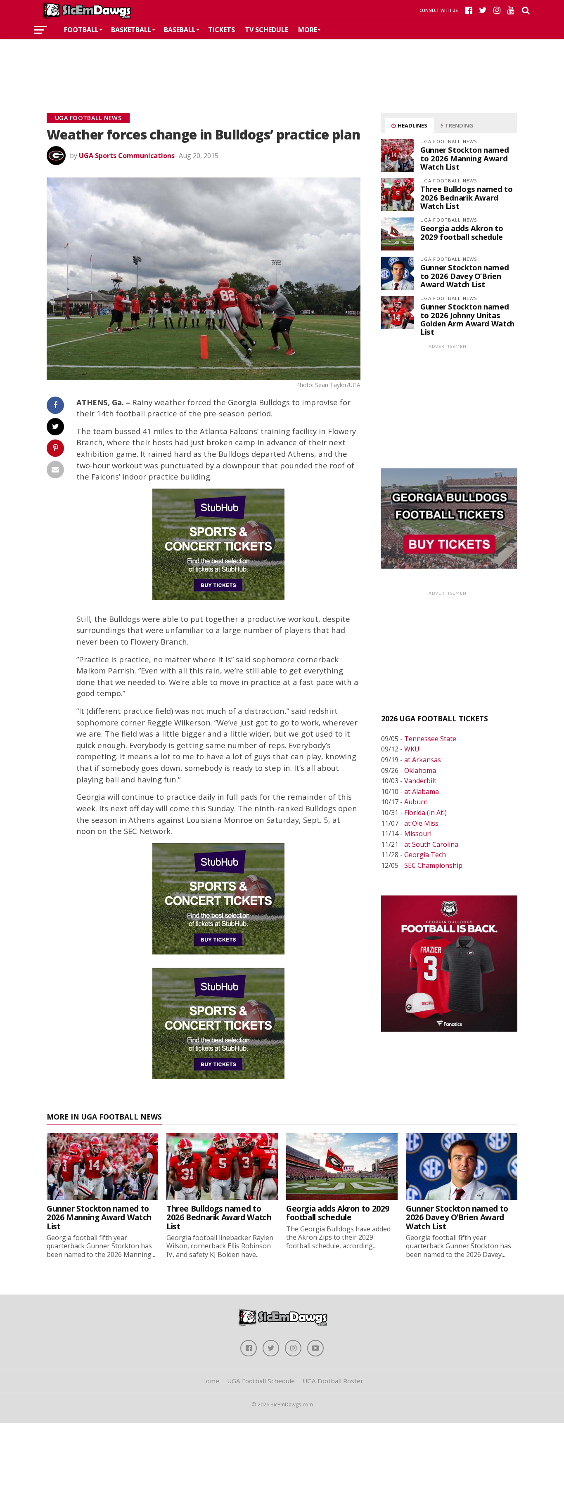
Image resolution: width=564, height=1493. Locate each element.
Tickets (221, 29)
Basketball (131, 29)
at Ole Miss (421, 823)
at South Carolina (431, 844)
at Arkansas (422, 759)
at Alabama (421, 791)
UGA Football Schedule (261, 1381)
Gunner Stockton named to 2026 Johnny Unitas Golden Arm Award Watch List (467, 319)
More (307, 29)
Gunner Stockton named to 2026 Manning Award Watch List (464, 157)
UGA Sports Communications (127, 155)
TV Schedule (266, 29)
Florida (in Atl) (425, 812)
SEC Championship (433, 865)
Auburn (416, 801)
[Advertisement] (282, 63)
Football (81, 29)
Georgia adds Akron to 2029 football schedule (461, 232)
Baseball (180, 29)
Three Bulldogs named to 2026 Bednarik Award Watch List (466, 197)
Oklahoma (420, 770)
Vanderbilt (420, 780)
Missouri (417, 833)
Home (210, 1381)
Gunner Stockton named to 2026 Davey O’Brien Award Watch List (464, 275)
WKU (411, 749)
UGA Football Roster (333, 1381)
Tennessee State (430, 738)
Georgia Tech (425, 854)
